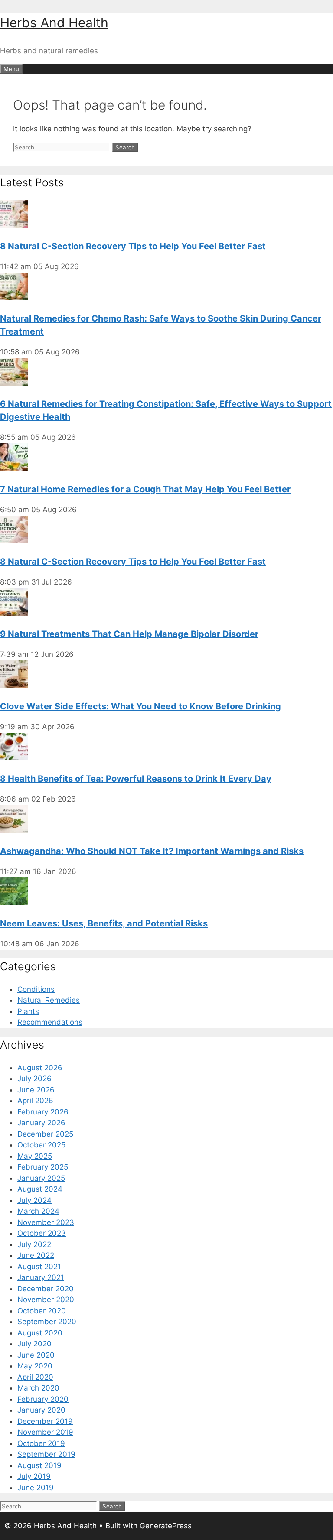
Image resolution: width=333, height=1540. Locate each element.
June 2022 (35, 1255)
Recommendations (49, 1022)
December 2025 (45, 1134)
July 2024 (34, 1200)
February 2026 (43, 1112)
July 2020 (34, 1343)
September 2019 (46, 1454)
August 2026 (39, 1067)
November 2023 (45, 1222)
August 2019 (39, 1465)
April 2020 (35, 1377)
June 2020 (36, 1355)
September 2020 (46, 1321)
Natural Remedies (48, 1000)
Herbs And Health (54, 22)
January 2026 (41, 1122)
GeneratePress (166, 1525)
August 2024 (39, 1189)
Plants (28, 1011)
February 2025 (42, 1167)
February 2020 (43, 1399)
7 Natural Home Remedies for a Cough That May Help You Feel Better (145, 489)
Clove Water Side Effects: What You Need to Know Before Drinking (140, 706)
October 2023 (41, 1233)
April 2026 (35, 1100)
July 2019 (34, 1476)
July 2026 (34, 1078)
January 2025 (41, 1178)
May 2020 (34, 1365)
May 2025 (34, 1156)
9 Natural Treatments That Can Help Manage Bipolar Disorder (129, 634)
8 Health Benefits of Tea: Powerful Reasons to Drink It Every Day (135, 778)
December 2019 (45, 1421)
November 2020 (45, 1299)
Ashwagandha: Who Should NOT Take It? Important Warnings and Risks (152, 851)
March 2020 (38, 1388)
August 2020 (39, 1333)
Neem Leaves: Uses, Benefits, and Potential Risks (104, 923)
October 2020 (41, 1310)
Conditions (36, 989)
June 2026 (36, 1089)
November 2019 (45, 1432)
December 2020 (45, 1288)
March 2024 (38, 1211)
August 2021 (39, 1266)
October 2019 (41, 1443)
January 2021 (40, 1277)
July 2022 (34, 1244)
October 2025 (41, 1144)
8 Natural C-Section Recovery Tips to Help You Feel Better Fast (133, 246)
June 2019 (35, 1487)
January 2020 (41, 1410)
